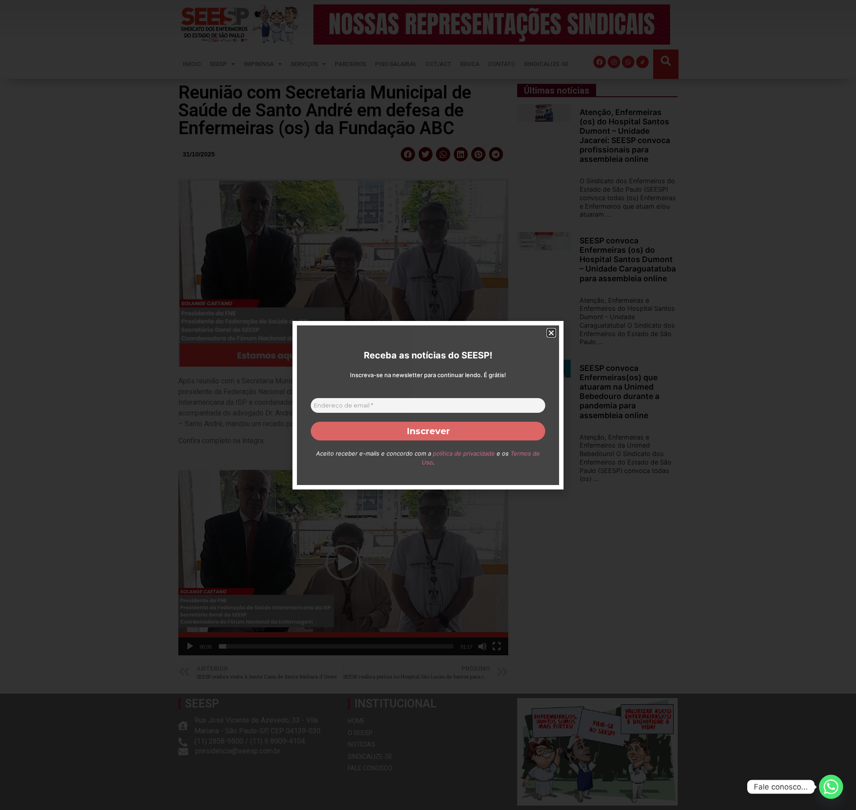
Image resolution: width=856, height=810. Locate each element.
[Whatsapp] (831, 787)
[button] (551, 332)
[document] (428, 405)
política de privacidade (464, 453)
